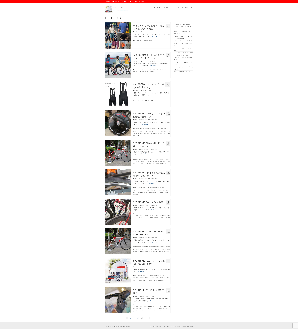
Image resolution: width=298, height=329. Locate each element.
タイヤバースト (141, 190)
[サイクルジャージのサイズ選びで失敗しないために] (118, 35)
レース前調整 (154, 217)
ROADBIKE (157, 187)
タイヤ (137, 190)
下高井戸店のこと (147, 119)
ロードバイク (145, 40)
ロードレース (139, 100)
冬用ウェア (144, 100)
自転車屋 (157, 163)
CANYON (142, 128)
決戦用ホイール (149, 133)
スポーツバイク (143, 131)
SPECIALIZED (162, 187)
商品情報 (153, 61)
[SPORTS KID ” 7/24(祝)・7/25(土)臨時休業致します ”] (118, 270)
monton (135, 69)
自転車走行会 (136, 135)
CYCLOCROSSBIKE (148, 128)
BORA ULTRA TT (137, 128)
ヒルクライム (159, 131)
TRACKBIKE (146, 159)
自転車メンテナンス (163, 133)
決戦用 (145, 133)
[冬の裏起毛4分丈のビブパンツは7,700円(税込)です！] (118, 94)
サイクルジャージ (163, 69)
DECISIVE (154, 128)
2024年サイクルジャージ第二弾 (182, 71)
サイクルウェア (156, 69)
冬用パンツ (148, 100)
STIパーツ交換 (146, 306)
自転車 (152, 100)
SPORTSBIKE (135, 159)
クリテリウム (151, 159)
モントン (141, 40)
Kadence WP (128, 326)
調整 (165, 163)
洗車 (140, 163)
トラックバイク (154, 131)
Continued (154, 36)
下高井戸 (150, 40)
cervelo (139, 246)
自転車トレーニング (156, 133)
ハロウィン (138, 71)
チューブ (146, 190)
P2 (158, 246)
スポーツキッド (138, 31)
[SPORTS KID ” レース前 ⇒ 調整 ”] (118, 212)
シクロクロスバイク (157, 159)
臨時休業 (140, 280)
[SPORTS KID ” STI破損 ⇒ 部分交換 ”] (118, 299)
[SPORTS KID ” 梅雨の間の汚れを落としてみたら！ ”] (118, 153)
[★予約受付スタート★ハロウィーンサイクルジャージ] (118, 64)
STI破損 (150, 306)
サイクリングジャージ (150, 69)
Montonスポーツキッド (141, 69)
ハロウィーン (142, 71)
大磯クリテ (141, 133)
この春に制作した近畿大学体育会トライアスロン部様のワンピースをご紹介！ (183, 27)
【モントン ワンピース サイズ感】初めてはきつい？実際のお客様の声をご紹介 (183, 43)
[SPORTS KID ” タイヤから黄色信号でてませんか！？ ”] (118, 182)
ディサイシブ (148, 131)
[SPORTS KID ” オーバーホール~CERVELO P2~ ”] (118, 241)
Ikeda (136, 119)
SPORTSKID (141, 159)
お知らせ (149, 31)
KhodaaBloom (163, 128)
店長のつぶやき (154, 119)
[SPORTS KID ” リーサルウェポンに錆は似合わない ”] (118, 123)
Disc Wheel (158, 128)
